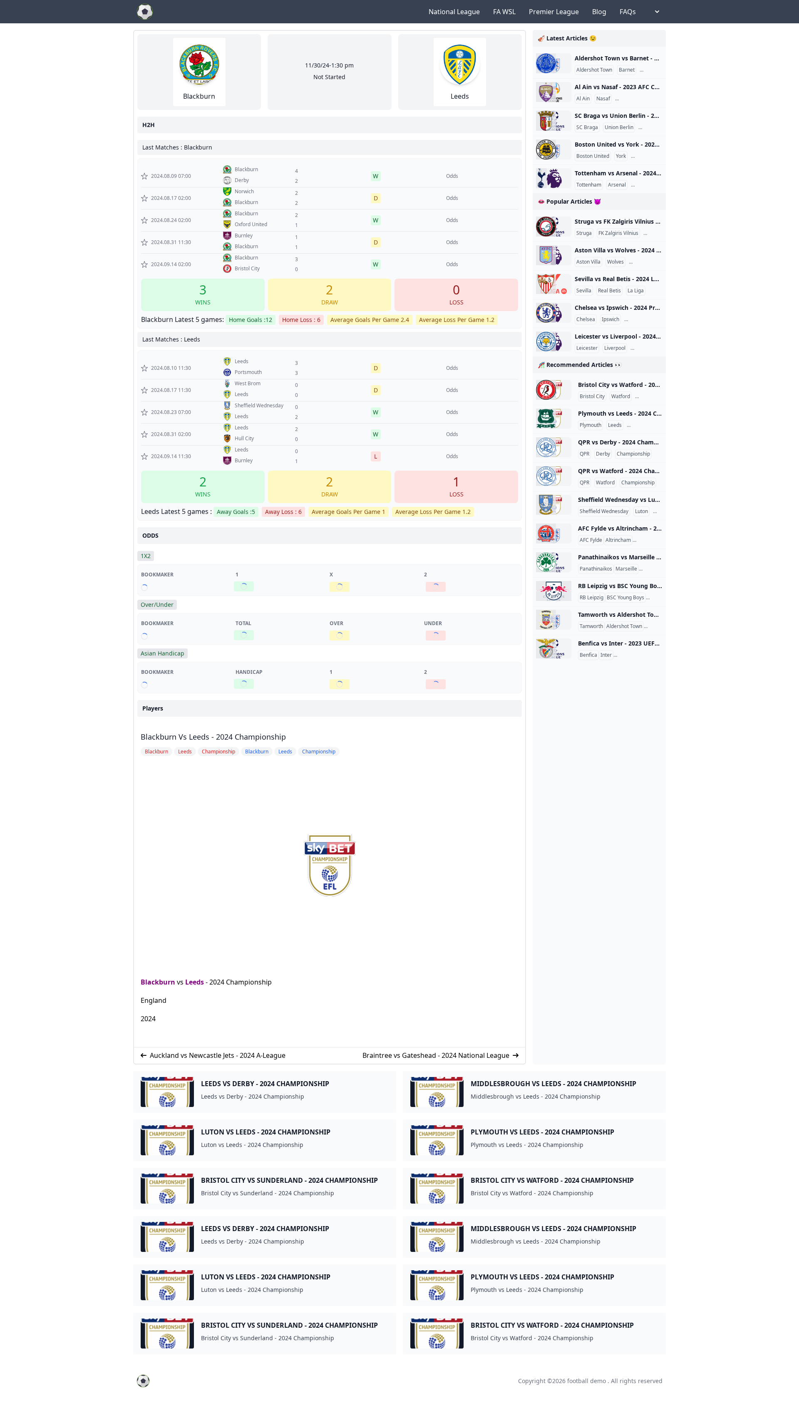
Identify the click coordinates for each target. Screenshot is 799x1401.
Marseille (626, 569)
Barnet (627, 70)
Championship (653, 396)
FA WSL (504, 11)
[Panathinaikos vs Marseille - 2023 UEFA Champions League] (553, 562)
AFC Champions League (644, 98)
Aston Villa (588, 262)
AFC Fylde (591, 540)
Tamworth (591, 626)
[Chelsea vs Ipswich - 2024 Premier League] (553, 313)
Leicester (587, 348)
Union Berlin (619, 127)
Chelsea (585, 319)
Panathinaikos (596, 569)
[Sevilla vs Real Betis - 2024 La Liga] (553, 284)
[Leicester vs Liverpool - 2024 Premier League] (553, 341)
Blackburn (158, 982)
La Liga (636, 290)
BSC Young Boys (625, 597)
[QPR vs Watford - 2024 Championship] (553, 476)
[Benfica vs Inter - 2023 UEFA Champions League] (553, 648)
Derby (603, 454)
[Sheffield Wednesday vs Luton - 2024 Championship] (553, 505)
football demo (587, 1381)
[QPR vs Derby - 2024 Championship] (553, 447)
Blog (599, 11)
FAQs (628, 11)
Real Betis (609, 290)
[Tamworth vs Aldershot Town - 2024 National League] (553, 620)
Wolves (615, 262)
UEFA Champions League (644, 655)
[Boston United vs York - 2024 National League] (553, 150)
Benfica (588, 655)
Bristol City (592, 396)
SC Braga (587, 127)
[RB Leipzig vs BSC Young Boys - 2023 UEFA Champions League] (553, 591)
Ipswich (610, 319)
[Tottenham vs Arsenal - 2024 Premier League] (553, 178)
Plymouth (590, 425)
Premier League (554, 11)
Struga (584, 233)
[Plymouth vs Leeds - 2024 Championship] (553, 419)
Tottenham (588, 185)
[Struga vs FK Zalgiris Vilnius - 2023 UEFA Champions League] (553, 227)
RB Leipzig (591, 597)
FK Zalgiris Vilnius (618, 233)
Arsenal (617, 185)
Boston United (592, 156)
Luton (641, 511)
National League (454, 11)
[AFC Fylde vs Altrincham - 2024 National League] (553, 533)
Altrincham (618, 540)
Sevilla (583, 290)
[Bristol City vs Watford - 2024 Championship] (553, 390)
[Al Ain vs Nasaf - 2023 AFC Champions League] (553, 92)
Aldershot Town (594, 70)
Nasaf (603, 98)
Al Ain (583, 98)
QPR (584, 454)
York (621, 156)
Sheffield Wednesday (604, 511)
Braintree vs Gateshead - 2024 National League (435, 1055)
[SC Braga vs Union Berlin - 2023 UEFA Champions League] (553, 121)
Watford (620, 396)
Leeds (194, 982)
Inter (606, 655)
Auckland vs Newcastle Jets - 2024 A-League (217, 1055)
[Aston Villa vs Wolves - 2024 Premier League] (553, 255)
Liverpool (614, 348)
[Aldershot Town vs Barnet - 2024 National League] (553, 63)
